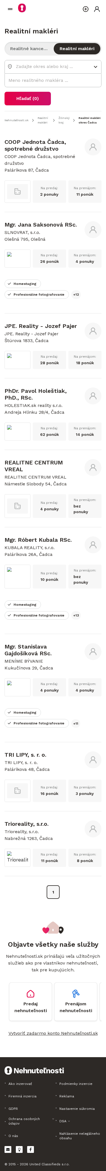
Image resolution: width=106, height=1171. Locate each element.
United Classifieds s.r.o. (49, 1164)
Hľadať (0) (27, 98)
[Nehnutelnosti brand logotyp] (10, 9)
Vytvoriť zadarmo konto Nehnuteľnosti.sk (53, 1033)
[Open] (95, 67)
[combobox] (49, 66)
